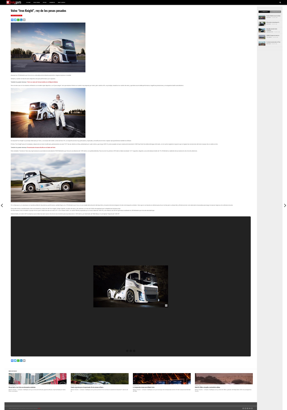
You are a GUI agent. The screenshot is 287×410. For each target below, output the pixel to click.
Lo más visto (265, 11)
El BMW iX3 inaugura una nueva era (272, 35)
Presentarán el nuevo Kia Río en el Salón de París (41, 147)
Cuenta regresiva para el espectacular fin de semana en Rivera (87, 387)
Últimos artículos (276, 11)
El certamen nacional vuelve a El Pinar (273, 42)
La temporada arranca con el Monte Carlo (143, 387)
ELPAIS (39, 408)
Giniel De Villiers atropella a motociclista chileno (207, 387)
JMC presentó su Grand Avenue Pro (272, 22)
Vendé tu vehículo (61, 2)
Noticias (44, 2)
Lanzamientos (52, 2)
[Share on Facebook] (34, 380)
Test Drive (28, 2)
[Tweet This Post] (37, 380)
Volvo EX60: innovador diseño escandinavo (271, 29)
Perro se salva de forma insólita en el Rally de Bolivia (42, 82)
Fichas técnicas (36, 2)
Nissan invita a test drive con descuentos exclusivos (22, 387)
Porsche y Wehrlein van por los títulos (273, 16)
